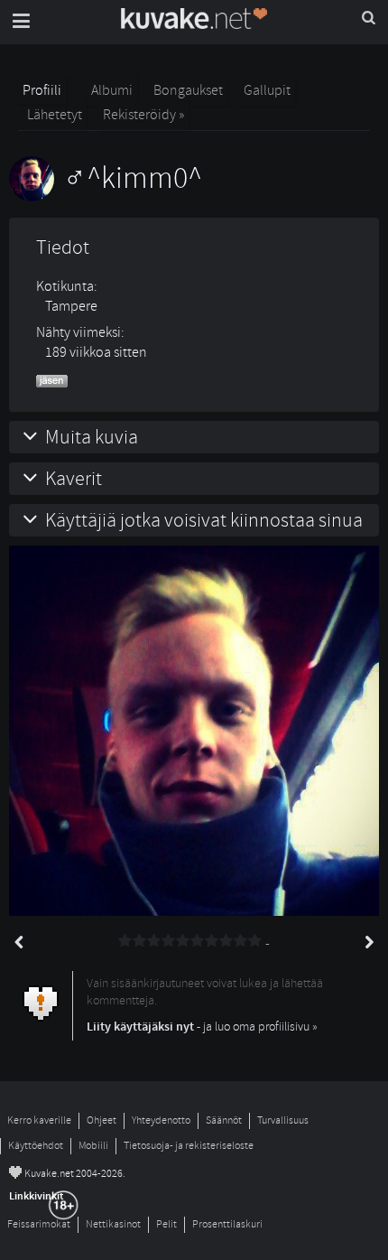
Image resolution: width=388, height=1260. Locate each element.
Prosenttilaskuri (227, 1224)
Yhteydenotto (161, 1120)
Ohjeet (101, 1120)
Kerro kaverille (39, 1120)
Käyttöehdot (35, 1146)
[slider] (190, 941)
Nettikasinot (113, 1224)
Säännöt (224, 1120)
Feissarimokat (38, 1224)
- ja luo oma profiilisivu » (202, 1026)
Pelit (166, 1224)
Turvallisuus (283, 1120)
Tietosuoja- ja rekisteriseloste (189, 1146)
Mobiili (93, 1146)
